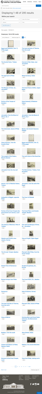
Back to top (3, 369)
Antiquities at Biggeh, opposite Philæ (10, 198)
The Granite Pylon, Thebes (9, 62)
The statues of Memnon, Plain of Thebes (10, 225)
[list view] (25, 37)
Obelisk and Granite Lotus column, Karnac (8, 239)
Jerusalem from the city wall (9, 170)
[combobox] (18, 6)
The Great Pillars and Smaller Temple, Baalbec (30, 211)
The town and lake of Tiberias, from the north (10, 304)
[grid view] (23, 37)
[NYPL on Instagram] (36, 384)
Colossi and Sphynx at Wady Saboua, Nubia (9, 345)
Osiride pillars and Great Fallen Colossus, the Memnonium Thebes (31, 319)
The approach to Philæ (7, 75)
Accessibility (21, 375)
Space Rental (21, 379)
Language (34, 378)
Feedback (39, 392)
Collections (29, 1)
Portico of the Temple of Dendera (8, 102)
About (40, 1)
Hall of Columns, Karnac (29, 291)
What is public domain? (17, 8)
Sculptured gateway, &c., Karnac (29, 266)
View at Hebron (5, 317)
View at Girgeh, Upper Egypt (30, 238)
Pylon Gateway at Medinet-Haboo (30, 102)
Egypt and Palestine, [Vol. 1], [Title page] (9, 49)
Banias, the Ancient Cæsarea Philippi (30, 129)
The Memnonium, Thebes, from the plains (31, 170)
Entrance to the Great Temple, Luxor (10, 359)
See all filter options (6, 25)
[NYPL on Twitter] (33, 384)
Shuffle (24, 1)
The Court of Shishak (28, 197)
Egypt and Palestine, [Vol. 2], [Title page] (30, 143)
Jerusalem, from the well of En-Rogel (31, 184)
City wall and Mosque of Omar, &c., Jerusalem (30, 225)
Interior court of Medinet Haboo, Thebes (10, 184)
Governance (27, 379)
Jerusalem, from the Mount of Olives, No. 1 (30, 115)
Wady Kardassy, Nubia (28, 75)
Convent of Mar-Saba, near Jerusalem (29, 62)
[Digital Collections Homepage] (11, 2)
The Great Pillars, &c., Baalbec (30, 279)
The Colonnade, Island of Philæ (10, 129)
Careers (20, 378)
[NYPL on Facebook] (31, 384)
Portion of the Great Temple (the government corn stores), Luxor (10, 211)
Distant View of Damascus (8, 265)
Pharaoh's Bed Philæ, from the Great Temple (30, 252)
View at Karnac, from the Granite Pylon (8, 143)
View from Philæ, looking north (31, 358)
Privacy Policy (27, 375)
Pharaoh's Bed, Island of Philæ (30, 303)
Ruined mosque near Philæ (9, 279)
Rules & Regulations (35, 375)
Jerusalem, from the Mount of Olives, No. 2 (9, 115)
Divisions (35, 1)
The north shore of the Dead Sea (31, 156)
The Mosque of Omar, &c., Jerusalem (8, 88)
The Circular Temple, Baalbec (9, 252)
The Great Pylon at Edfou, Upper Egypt (31, 88)
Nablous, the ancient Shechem (30, 344)
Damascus (4, 291)
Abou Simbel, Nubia (27, 332)
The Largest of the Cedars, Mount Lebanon (9, 157)
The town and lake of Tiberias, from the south (30, 49)
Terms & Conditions (28, 378)
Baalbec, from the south (8, 332)
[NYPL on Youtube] (38, 384)
